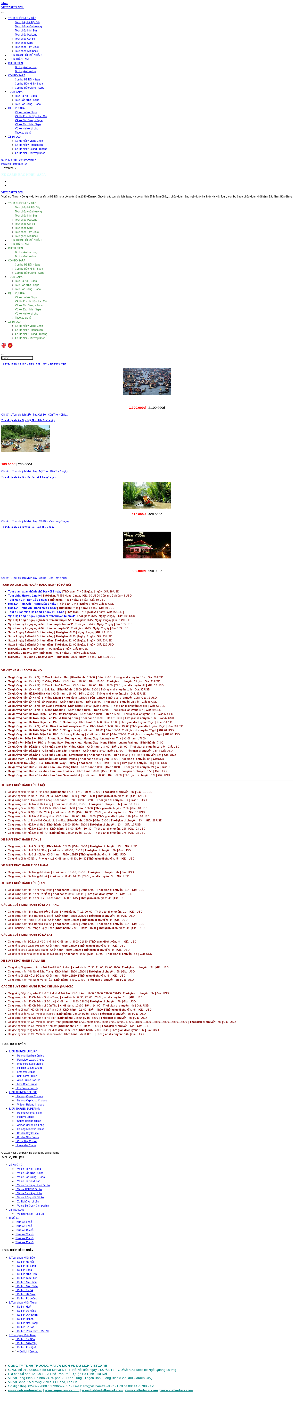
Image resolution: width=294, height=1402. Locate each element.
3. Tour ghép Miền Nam (22, 1335)
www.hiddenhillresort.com (102, 1390)
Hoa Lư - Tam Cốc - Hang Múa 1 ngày (32, 603)
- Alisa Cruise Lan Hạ (27, 1080)
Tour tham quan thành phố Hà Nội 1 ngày (34, 591)
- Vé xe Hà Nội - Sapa (28, 1169)
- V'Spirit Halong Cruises (29, 1105)
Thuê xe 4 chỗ (23, 1222)
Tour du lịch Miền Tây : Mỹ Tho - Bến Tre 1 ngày (28, 420)
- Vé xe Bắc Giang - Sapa (30, 1177)
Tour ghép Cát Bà (25, 39)
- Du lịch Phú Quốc (26, 1348)
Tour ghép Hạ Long (26, 35)
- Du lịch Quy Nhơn (26, 1315)
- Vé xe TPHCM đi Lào (28, 1189)
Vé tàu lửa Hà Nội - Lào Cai (31, 116)
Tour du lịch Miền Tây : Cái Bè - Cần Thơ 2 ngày (27, 527)
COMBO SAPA (16, 75)
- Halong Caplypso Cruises (31, 1101)
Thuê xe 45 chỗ (24, 1242)
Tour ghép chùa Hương (28, 26)
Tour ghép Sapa (24, 43)
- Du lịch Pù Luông (26, 1299)
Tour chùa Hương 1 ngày (24, 595)
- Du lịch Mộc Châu (26, 1286)
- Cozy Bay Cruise (26, 1141)
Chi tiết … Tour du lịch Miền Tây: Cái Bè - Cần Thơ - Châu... (34, 415)
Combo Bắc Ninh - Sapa (29, 84)
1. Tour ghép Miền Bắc (22, 1258)
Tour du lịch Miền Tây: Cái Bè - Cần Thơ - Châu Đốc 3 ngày (33, 364)
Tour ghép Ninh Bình (26, 31)
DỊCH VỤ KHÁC (17, 108)
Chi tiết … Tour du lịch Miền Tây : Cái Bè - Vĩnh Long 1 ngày (35, 521)
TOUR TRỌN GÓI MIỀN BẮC (25, 55)
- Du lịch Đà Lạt (24, 1327)
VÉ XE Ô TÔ (15, 1165)
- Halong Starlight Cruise (29, 1056)
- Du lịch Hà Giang (25, 1294)
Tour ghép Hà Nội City (27, 22)
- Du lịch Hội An (24, 1319)
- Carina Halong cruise (28, 1121)
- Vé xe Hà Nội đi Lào (27, 1181)
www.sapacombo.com (62, 1390)
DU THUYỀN (15, 63)
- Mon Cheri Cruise (26, 1084)
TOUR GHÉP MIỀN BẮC (22, 18)
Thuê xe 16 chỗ (24, 1230)
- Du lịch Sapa (23, 1270)
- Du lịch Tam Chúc (26, 1278)
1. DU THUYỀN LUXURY (23, 1052)
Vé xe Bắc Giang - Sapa (29, 120)
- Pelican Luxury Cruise (29, 1068)
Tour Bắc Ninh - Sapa (27, 100)
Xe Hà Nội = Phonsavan (29, 145)
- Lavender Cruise (25, 1145)
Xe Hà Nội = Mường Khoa (30, 153)
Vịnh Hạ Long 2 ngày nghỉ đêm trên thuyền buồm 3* (41, 616)
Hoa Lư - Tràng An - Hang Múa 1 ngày (32, 607)
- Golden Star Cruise (27, 1137)
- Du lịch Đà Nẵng (25, 1311)
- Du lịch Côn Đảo (28, 1352)
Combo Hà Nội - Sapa (27, 80)
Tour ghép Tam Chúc (27, 47)
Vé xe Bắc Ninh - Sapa (28, 124)
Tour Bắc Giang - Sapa (28, 104)
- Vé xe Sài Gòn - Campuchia (32, 1206)
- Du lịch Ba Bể (24, 1290)
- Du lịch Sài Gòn (25, 1339)
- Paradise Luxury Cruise (29, 1060)
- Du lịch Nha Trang (26, 1323)
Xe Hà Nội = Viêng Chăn (29, 141)
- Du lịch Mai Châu (26, 1282)
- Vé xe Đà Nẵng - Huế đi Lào (32, 1185)
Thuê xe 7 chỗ (23, 1226)
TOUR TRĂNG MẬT (19, 59)
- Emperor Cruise (25, 1072)
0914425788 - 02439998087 (18, 160)
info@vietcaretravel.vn (14, 164)
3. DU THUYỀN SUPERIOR (24, 1109)
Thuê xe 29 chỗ (24, 1234)
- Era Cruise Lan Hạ (26, 1088)
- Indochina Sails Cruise (29, 1064)
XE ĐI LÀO (14, 137)
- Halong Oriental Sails (28, 1113)
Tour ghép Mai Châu (26, 51)
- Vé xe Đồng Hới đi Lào (29, 1197)
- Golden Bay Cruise (27, 1133)
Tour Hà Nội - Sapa (26, 96)
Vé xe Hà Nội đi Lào (26, 129)
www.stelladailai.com (141, 1390)
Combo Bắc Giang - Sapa (29, 88)
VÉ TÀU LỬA (16, 1210)
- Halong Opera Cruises (29, 1096)
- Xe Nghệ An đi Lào (27, 1202)
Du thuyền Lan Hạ (25, 71)
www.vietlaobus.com (176, 1390)
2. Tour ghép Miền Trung (23, 1303)
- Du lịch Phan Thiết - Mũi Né (32, 1331)
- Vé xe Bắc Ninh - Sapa (29, 1173)
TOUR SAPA (15, 92)
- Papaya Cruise (24, 1117)
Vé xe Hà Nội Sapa (26, 112)
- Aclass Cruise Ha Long (29, 1125)
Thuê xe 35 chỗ (24, 1238)
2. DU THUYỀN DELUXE (23, 1092)
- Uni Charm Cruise (26, 1076)
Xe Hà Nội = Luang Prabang (31, 149)
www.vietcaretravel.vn (25, 1390)
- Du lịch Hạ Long (25, 1266)
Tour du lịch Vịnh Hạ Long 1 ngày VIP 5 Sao (36, 612)
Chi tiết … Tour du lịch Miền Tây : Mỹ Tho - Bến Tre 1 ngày (34, 471)
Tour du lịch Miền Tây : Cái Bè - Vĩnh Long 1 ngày (28, 477)
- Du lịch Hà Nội (24, 1262)
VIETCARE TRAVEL (12, 7)
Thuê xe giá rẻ (23, 133)
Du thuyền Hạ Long (26, 67)
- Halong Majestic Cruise (29, 1129)
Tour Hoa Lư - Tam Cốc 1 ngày (27, 599)
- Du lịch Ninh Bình (26, 1274)
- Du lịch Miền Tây (26, 1343)
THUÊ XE (14, 1218)
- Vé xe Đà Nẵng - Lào (28, 1193)
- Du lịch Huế (23, 1307)
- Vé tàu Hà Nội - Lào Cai (29, 1214)
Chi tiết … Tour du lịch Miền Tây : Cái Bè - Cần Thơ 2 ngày (34, 578)
